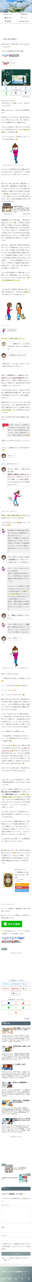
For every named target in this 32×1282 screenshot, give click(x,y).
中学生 (4, 949)
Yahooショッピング (22, 890)
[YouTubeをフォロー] (23, 1003)
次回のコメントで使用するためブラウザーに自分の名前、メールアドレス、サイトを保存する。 (15, 1246)
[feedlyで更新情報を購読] (23, 1008)
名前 (2, 1227)
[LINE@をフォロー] (9, 1008)
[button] (28, 597)
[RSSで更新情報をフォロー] (16, 1012)
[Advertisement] (16, 29)
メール (3, 1235)
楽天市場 (18, 887)
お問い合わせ (8, 1277)
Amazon (19, 884)
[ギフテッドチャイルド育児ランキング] (14, 56)
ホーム (8, 1274)
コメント (4, 1205)
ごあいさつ (24, 1274)
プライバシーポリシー (23, 1277)
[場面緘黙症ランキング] (16, 942)
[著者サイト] (9, 1003)
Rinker (22, 879)
